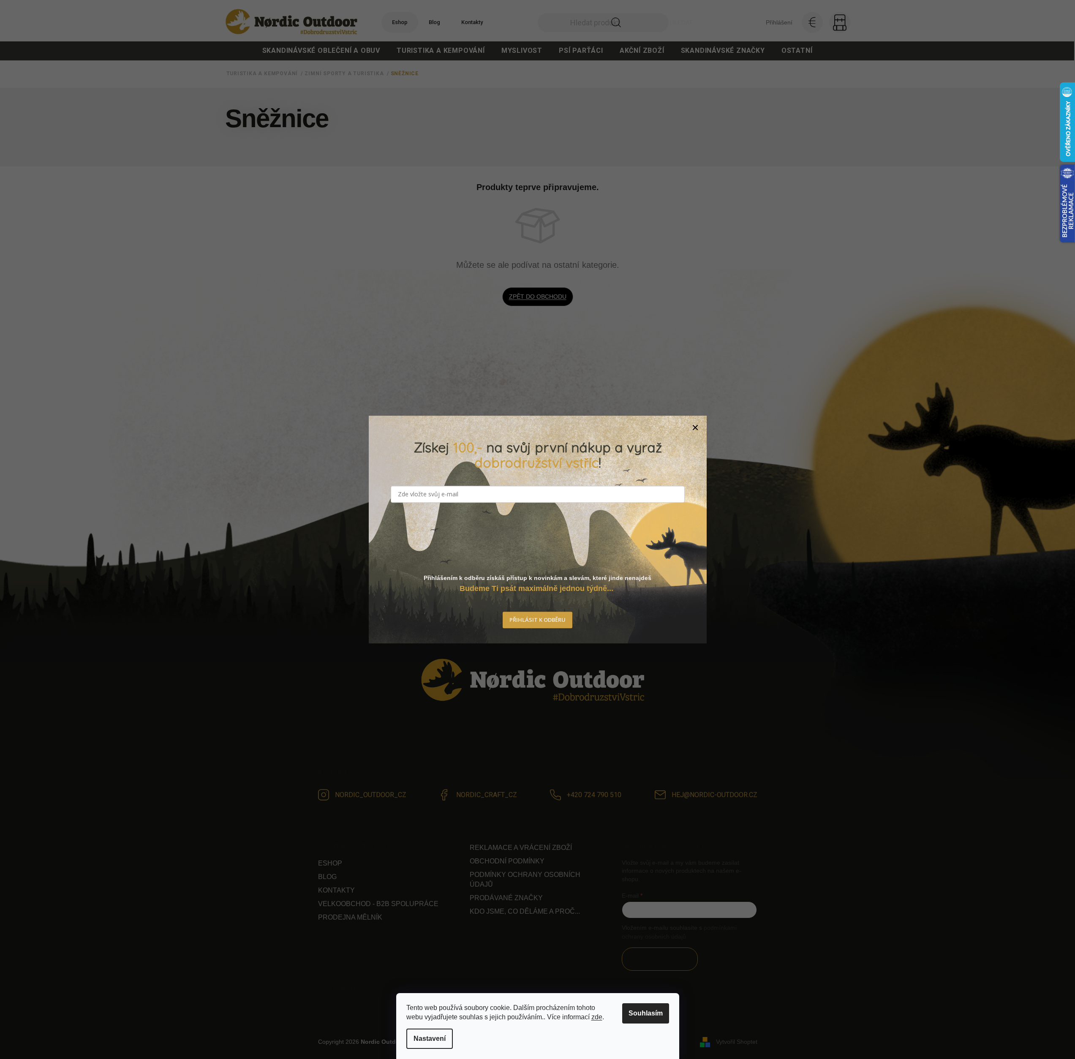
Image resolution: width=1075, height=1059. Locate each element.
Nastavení (430, 1038)
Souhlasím (646, 1013)
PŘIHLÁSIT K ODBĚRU (537, 619)
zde (596, 1017)
